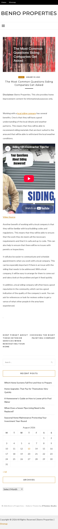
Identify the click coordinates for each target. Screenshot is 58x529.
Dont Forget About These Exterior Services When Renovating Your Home (15, 341)
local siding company (26, 113)
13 (29, 448)
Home (3, 2)
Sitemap (12, 2)
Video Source (9, 217)
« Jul (5, 471)
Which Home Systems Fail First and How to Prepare (28, 382)
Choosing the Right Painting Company (42, 336)
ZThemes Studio (49, 506)
